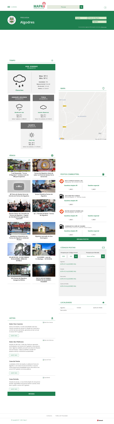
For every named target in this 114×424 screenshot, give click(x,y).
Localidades (14, 7)
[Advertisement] (57, 42)
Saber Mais (14, 335)
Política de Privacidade (61, 416)
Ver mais (31, 394)
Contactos (49, 416)
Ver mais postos (82, 239)
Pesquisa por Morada (92, 252)
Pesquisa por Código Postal (69, 252)
